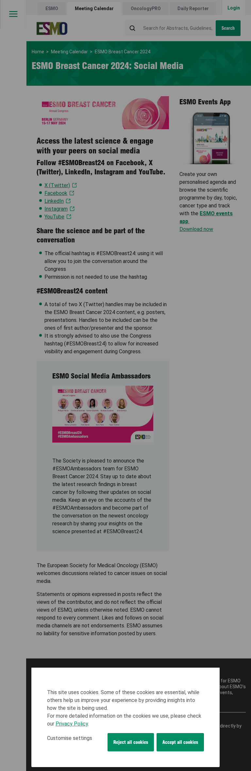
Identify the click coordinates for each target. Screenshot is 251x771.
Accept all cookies (180, 742)
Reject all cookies (130, 742)
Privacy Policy (72, 724)
